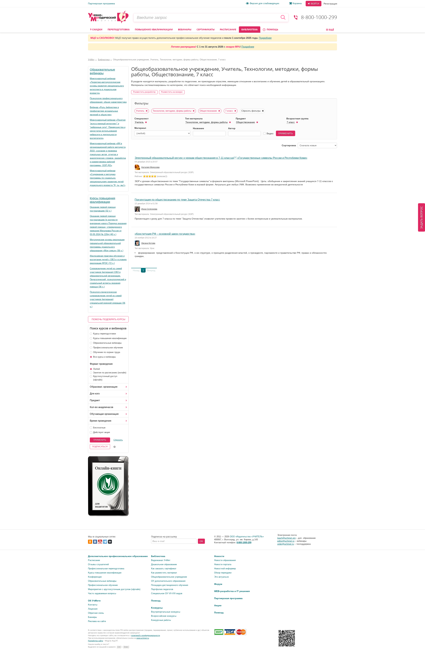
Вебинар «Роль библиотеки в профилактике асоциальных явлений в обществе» (104, 111)
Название (198, 128)
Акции (217, 605)
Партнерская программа (101, 3)
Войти (314, 3)
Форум (218, 584)
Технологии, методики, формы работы (172, 111)
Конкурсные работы (161, 620)
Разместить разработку (144, 92)
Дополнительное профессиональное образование (118, 556)
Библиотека (249, 29)
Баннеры (92, 617)
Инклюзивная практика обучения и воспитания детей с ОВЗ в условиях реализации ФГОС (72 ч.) (108, 259)
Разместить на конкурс (172, 92)
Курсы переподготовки (104, 333)
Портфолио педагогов (162, 589)
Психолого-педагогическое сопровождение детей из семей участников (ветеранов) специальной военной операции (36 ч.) (107, 299)
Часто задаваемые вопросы (102, 593)
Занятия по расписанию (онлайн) (109, 372)
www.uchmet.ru (142, 638)
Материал (140, 128)
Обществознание (208, 111)
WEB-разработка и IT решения (232, 591)
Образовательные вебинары (107, 343)
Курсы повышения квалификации (110, 338)
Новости (219, 556)
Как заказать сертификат (163, 568)
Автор (231, 128)
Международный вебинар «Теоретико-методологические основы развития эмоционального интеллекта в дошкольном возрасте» (107, 85)
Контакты (92, 604)
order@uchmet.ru (285, 544)
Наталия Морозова (150, 167)
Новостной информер (225, 568)
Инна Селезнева (149, 209)
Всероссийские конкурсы (163, 616)
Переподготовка (119, 29)
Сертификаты (206, 29)
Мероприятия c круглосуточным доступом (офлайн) (114, 589)
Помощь (272, 29)
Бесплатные (99, 427)
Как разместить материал (164, 572)
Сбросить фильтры (251, 111)
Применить (99, 440)
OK (201, 541)
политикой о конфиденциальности (145, 635)
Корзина (297, 3)
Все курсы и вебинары (104, 357)
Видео (270, 133)
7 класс (229, 111)
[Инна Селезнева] (138, 209)
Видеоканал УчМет (160, 560)
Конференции (95, 577)
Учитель (140, 111)
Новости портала (222, 564)
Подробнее (265, 37)
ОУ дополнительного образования (168, 581)
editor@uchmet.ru (285, 541)
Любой (96, 369)
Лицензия (92, 609)
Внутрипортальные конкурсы (165, 612)
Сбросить (118, 440)
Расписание (228, 29)
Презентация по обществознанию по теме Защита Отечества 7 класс (177, 199)
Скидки (96, 29)
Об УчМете (94, 600)
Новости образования (225, 560)
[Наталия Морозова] (138, 167)
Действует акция (101, 432)
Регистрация (330, 3)
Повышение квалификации (154, 29)
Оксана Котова (148, 243)
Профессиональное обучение (108, 347)
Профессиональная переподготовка (106, 568)
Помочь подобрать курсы (108, 319)
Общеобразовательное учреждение (169, 577)
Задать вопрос (421, 217)
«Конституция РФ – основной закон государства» (165, 233)
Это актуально (221, 577)
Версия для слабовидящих (264, 3)
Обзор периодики (222, 572)
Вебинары (184, 29)
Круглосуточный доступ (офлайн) (105, 378)
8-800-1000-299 (319, 17)
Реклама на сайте (97, 621)
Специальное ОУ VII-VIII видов (166, 593)
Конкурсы (157, 607)
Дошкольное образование (164, 564)
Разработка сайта (95, 641)
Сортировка (289, 145)
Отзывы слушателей (98, 564)
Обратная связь (96, 613)
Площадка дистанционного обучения (169, 585)
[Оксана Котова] (138, 243)
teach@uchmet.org (286, 538)
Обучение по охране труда (106, 352)
